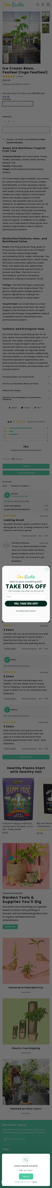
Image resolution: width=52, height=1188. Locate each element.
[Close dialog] (47, 568)
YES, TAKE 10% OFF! (26, 603)
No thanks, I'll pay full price (26, 611)
